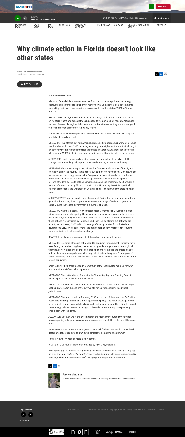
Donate (164, 6)
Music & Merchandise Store (139, 26)
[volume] (25, 18)
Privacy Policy (132, 410)
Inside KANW (103, 25)
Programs (64, 25)
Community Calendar (80, 26)
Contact (118, 25)
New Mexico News (20, 26)
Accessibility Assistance (156, 410)
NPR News (50, 26)
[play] (18, 18)
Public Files (142, 410)
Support (161, 25)
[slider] (29, 18)
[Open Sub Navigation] (61, 29)
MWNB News (37, 26)
